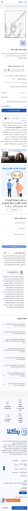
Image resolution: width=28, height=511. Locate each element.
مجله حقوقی (24, 476)
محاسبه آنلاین (23, 469)
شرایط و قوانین (23, 472)
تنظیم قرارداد (15, 460)
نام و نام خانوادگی (20, 223)
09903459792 (23, 490)
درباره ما (16, 469)
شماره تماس (21, 229)
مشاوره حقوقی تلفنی (23, 464)
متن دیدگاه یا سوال (19, 234)
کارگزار (13, 79)
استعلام (16, 465)
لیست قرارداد (18, 6)
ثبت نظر (14, 246)
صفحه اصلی (24, 6)
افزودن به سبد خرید (14, 110)
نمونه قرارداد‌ (24, 460)
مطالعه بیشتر (14, 210)
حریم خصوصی (15, 472)
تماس (23, 493)
